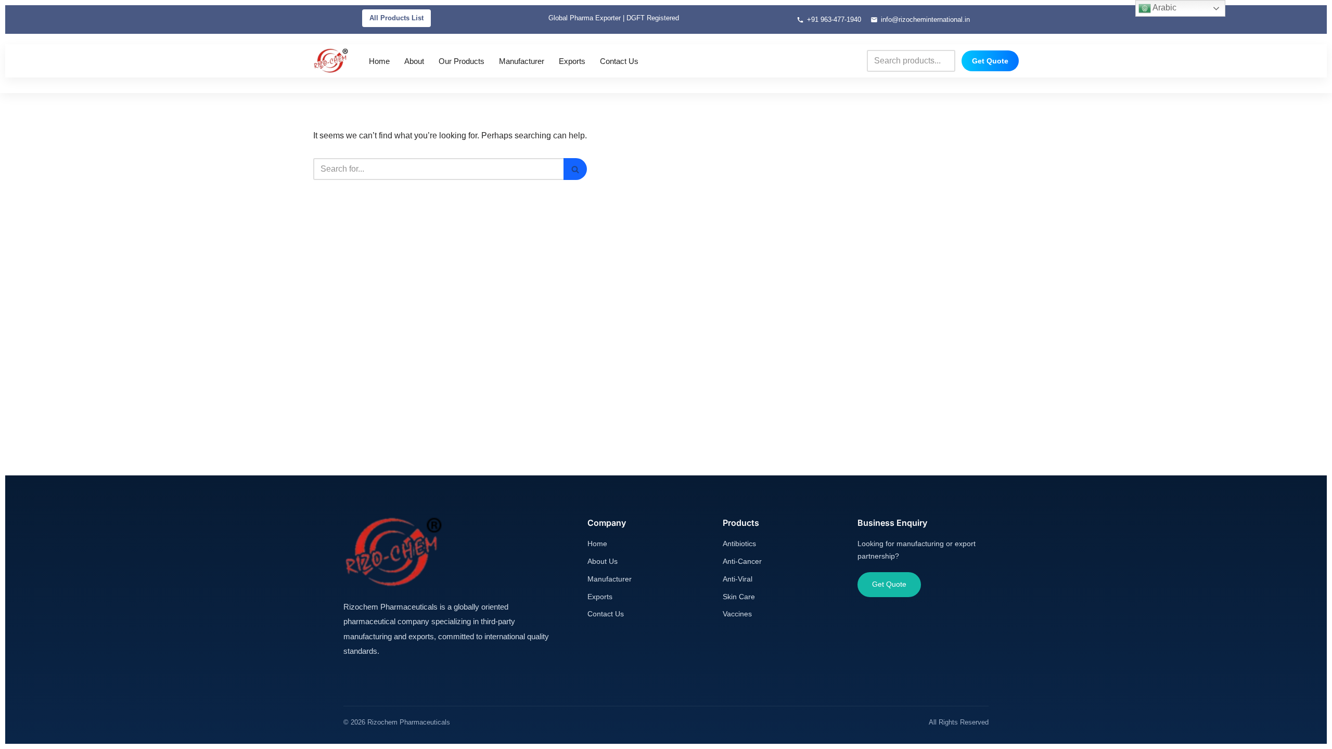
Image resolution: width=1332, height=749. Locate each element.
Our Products (461, 61)
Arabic (1163, 7)
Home (379, 61)
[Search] (575, 169)
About (414, 61)
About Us (602, 561)
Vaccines (737, 614)
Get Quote (990, 61)
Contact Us (619, 61)
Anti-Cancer (742, 561)
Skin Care (739, 596)
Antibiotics (739, 543)
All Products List (396, 18)
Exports (572, 61)
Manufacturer (521, 61)
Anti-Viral (737, 579)
